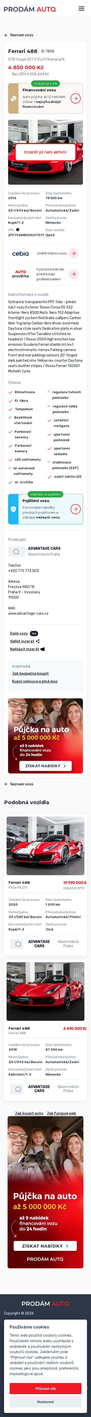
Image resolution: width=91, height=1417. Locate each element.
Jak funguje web (61, 1113)
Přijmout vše (45, 1389)
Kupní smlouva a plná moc (35, 681)
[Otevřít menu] (81, 8)
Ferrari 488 (19, 882)
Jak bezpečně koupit (30, 673)
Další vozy (19, 633)
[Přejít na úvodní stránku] (30, 8)
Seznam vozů (21, 35)
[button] (27, 649)
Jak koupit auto (29, 1113)
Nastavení (45, 1402)
